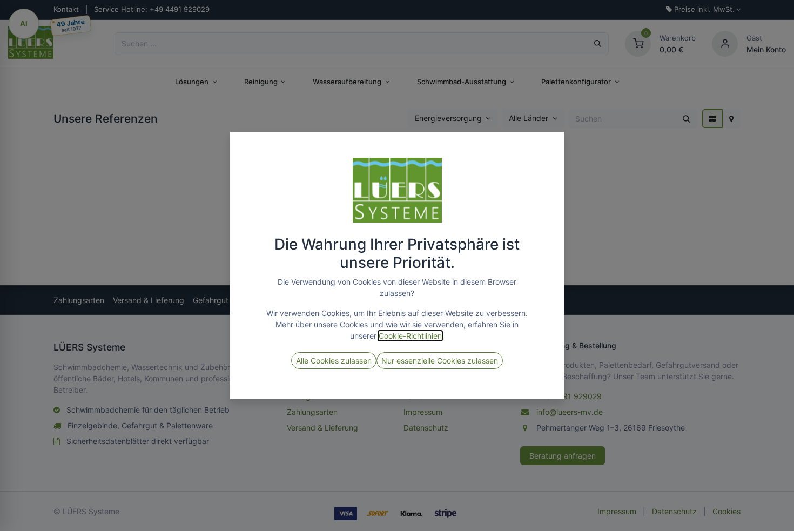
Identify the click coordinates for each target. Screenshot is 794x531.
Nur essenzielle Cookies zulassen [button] (439, 360)
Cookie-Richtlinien (410, 335)
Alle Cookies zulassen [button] (334, 360)
